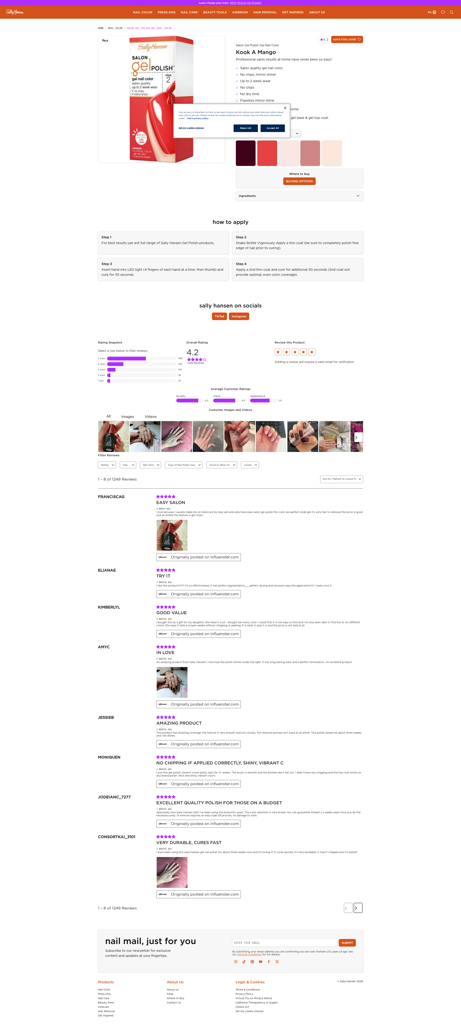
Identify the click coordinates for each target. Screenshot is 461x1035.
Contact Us (174, 1002)
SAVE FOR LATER (344, 39)
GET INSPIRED (293, 12)
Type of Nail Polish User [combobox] (181, 465)
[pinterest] (252, 961)
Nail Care (103, 998)
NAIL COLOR (142, 12)
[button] (278, 352)
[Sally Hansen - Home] (15, 12)
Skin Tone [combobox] (148, 465)
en (429, 12)
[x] (277, 961)
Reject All (245, 128)
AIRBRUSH (240, 12)
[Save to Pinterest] (105, 40)
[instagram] (235, 961)
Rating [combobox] (105, 465)
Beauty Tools (106, 1002)
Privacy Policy (244, 993)
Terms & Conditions (249, 954)
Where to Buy (175, 998)
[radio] (246, 153)
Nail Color (104, 989)
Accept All (273, 128)
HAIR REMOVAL (265, 12)
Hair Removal (106, 1011)
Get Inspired (105, 1015)
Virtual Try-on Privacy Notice (254, 998)
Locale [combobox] (248, 465)
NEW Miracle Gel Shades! (245, 2)
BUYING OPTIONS (299, 181)
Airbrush (103, 1006)
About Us (173, 989)
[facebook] (268, 961)
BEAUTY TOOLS (215, 12)
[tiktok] (244, 961)
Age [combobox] (125, 465)
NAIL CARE (189, 12)
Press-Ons (104, 993)
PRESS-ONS (166, 12)
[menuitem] (142, 12)
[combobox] (345, 479)
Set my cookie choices (249, 1011)
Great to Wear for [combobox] (219, 465)
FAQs (170, 993)
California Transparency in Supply (257, 1002)
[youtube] (260, 961)
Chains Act (242, 1006)
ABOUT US (317, 12)
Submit (347, 943)
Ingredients (247, 196)
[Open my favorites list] (443, 12)
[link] (230, 360)
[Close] (285, 108)
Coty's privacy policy (198, 118)
